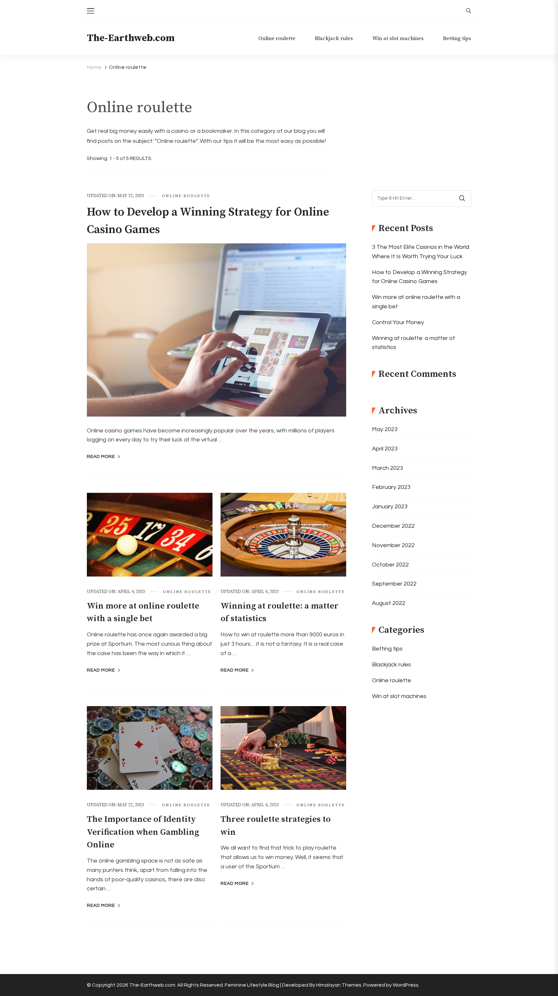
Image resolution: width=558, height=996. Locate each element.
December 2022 (393, 526)
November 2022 (393, 545)
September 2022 (394, 584)
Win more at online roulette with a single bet (416, 302)
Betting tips (457, 38)
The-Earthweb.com (131, 38)
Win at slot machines (398, 38)
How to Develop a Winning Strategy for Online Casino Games (419, 277)
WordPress (405, 985)
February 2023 (391, 487)
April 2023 (385, 449)
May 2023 (385, 429)
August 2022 (388, 603)
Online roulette (276, 38)
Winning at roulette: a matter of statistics (413, 343)
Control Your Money (398, 322)
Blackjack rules (334, 38)
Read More (101, 456)
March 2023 (387, 468)
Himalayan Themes (338, 985)
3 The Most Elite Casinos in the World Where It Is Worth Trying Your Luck (420, 252)
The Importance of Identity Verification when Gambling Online (143, 832)
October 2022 (390, 565)
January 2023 (390, 506)
